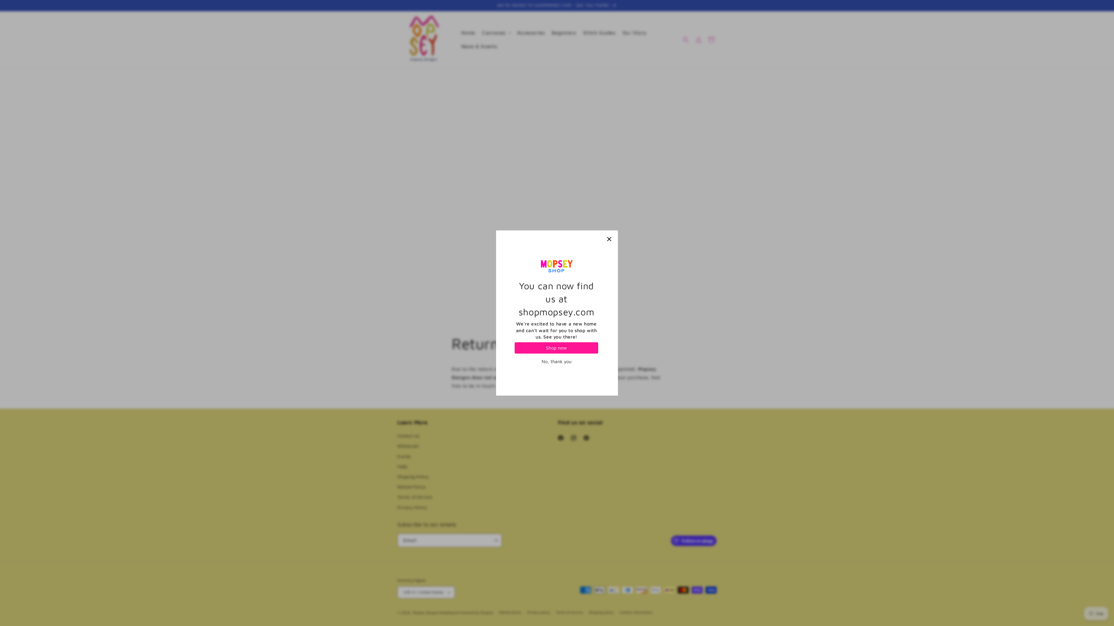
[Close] (609, 239)
